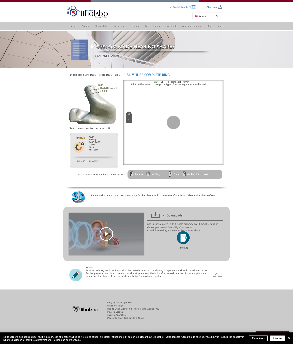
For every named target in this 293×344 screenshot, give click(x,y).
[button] (192, 26)
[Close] (289, 338)
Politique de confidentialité (67, 339)
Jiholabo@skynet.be (116, 314)
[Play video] (106, 234)
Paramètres (258, 338)
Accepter (277, 338)
